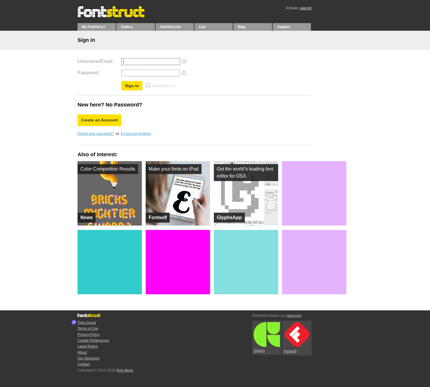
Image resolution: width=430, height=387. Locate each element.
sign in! (306, 8)
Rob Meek (125, 370)
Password (88, 72)
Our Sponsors (88, 358)
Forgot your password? (96, 134)
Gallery (127, 27)
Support (283, 27)
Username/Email (95, 61)
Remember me (164, 86)
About (82, 352)
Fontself (290, 351)
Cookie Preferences (93, 340)
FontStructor (170, 27)
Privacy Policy (89, 335)
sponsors (294, 316)
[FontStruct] (117, 16)
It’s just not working (136, 134)
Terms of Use (88, 328)
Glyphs (259, 351)
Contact (84, 364)
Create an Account (99, 120)
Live (202, 27)
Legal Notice (88, 346)
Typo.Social (87, 323)
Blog (241, 27)
